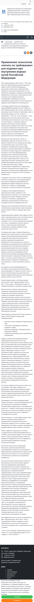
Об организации (12, 572)
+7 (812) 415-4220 (8, 25)
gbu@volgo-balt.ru (8, 27)
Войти (5, 31)
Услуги (9, 578)
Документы (11, 576)
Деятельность (11, 574)
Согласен (17, 597)
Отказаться (17, 600)
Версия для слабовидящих (11, 30)
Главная (9, 570)
